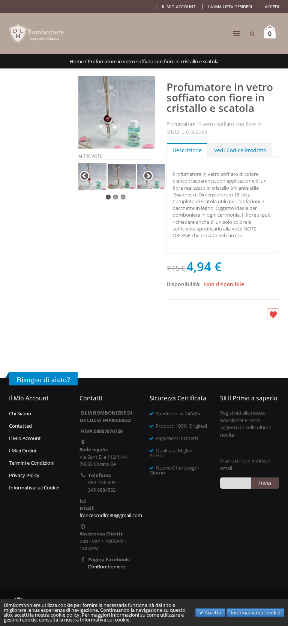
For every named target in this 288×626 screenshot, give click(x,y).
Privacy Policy (24, 475)
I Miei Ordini (22, 450)
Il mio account (178, 6)
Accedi (272, 6)
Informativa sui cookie (255, 612)
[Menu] (236, 33)
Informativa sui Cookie (34, 487)
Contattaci (20, 425)
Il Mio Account (25, 438)
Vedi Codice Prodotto (240, 150)
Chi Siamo (20, 413)
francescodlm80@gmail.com (111, 515)
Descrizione (187, 150)
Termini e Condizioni (31, 462)
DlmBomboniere (106, 566)
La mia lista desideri (230, 6)
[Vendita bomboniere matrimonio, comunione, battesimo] (37, 33)
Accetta (212, 612)
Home (77, 61)
